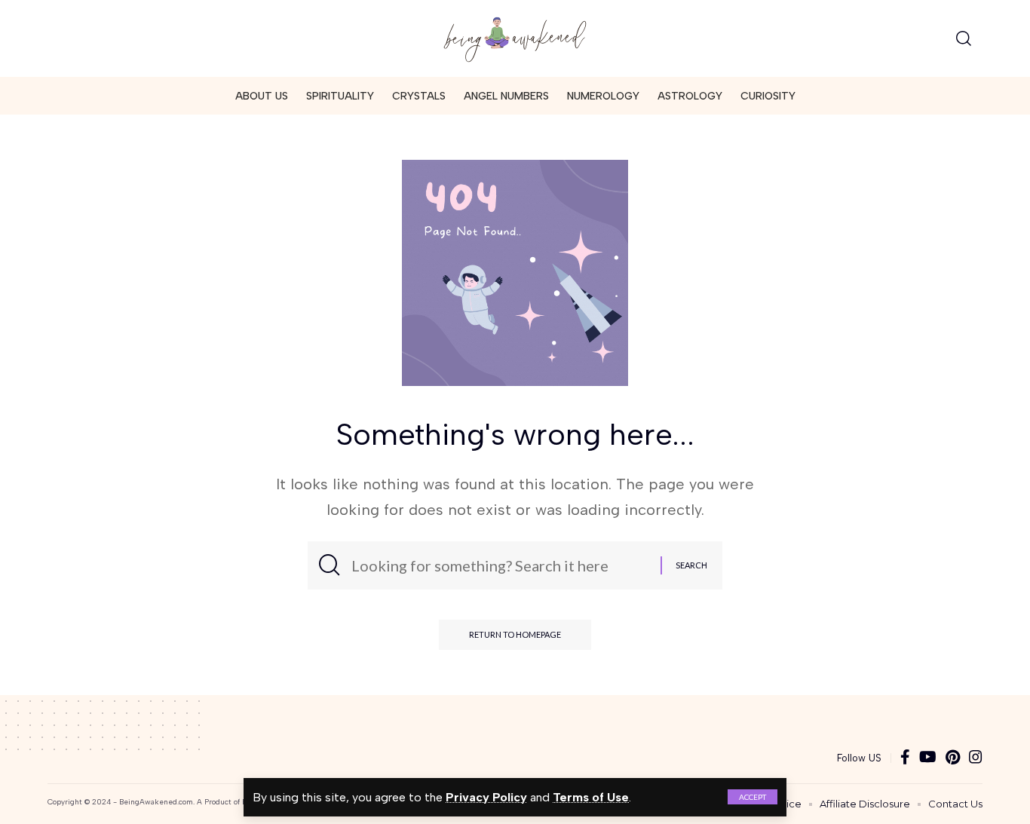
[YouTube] (928, 758)
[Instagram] (975, 758)
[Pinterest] (953, 758)
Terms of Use (591, 797)
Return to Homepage (515, 634)
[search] (963, 38)
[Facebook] (905, 758)
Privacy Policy (486, 797)
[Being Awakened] (515, 38)
